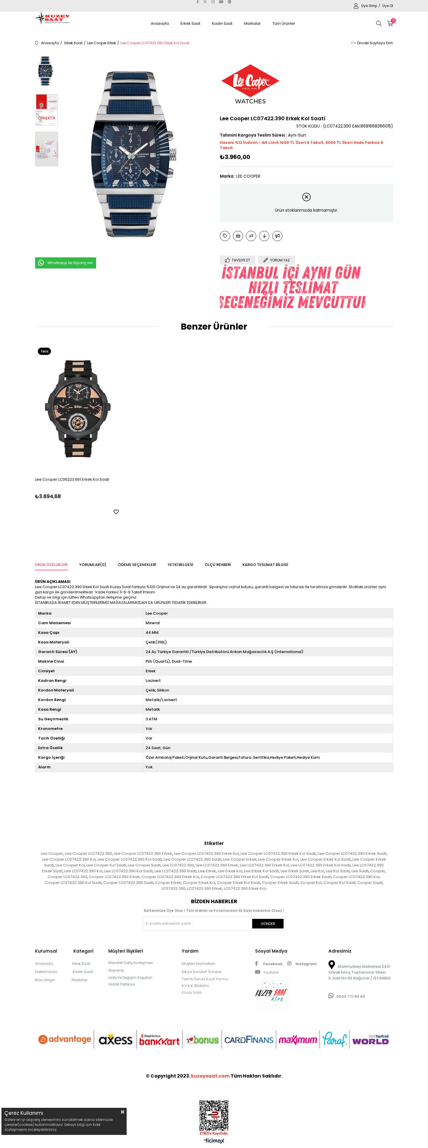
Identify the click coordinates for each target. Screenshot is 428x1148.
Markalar (252, 23)
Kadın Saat (222, 23)
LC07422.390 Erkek (204, 888)
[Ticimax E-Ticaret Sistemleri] (214, 1141)
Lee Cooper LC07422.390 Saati (192, 859)
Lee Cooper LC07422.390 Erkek (143, 853)
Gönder (268, 923)
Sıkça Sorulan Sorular (202, 971)
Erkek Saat (190, 23)
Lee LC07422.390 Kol (83, 871)
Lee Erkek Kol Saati (261, 871)
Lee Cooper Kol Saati (106, 865)
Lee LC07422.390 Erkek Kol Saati (321, 865)
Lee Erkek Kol (230, 871)
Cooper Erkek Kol (199, 882)
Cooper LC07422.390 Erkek (114, 877)
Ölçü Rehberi (218, 564)
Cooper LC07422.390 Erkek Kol (170, 877)
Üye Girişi (369, 5)
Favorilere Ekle (116, 511)
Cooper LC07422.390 (67, 877)
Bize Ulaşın (45, 980)
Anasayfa (160, 23)
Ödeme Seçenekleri (137, 564)
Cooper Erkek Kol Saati (238, 882)
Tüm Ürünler (284, 23)
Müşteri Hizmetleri (198, 963)
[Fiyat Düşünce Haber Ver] (264, 236)
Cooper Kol (311, 882)
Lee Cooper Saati (144, 865)
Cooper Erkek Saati (280, 882)
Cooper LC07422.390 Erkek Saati (300, 877)
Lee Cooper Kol (70, 865)
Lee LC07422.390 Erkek (217, 865)
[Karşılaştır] (251, 236)
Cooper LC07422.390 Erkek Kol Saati (234, 877)
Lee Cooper (52, 853)
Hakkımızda (46, 971)
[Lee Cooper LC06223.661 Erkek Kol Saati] (77, 409)
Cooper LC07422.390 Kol (356, 877)
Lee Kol (317, 871)
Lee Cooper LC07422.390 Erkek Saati (352, 853)
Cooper (377, 871)
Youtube (270, 972)
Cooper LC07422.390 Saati (128, 882)
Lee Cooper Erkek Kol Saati (325, 859)
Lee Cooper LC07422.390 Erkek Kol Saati (278, 853)
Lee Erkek (207, 871)
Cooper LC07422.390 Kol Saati (73, 882)
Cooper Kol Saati (339, 882)
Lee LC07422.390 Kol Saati (128, 871)
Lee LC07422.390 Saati (176, 871)
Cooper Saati (370, 882)
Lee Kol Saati (338, 871)
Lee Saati (360, 871)
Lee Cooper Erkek (240, 859)
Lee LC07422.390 (178, 865)
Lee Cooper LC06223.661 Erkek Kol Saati (72, 479)
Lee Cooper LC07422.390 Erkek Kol (206, 853)
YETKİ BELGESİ (180, 564)
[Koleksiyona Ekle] (225, 236)
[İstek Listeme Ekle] (238, 236)
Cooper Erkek (168, 882)
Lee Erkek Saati (295, 871)
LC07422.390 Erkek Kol (245, 888)
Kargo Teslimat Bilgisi (265, 564)
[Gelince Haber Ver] (277, 236)
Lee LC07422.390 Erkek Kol (264, 865)
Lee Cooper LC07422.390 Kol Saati (130, 859)
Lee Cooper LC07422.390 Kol (69, 859)
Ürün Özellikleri (51, 564)
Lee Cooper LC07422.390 (88, 853)
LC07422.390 (173, 888)
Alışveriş (116, 970)
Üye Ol (387, 5)
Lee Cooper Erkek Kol (278, 859)
